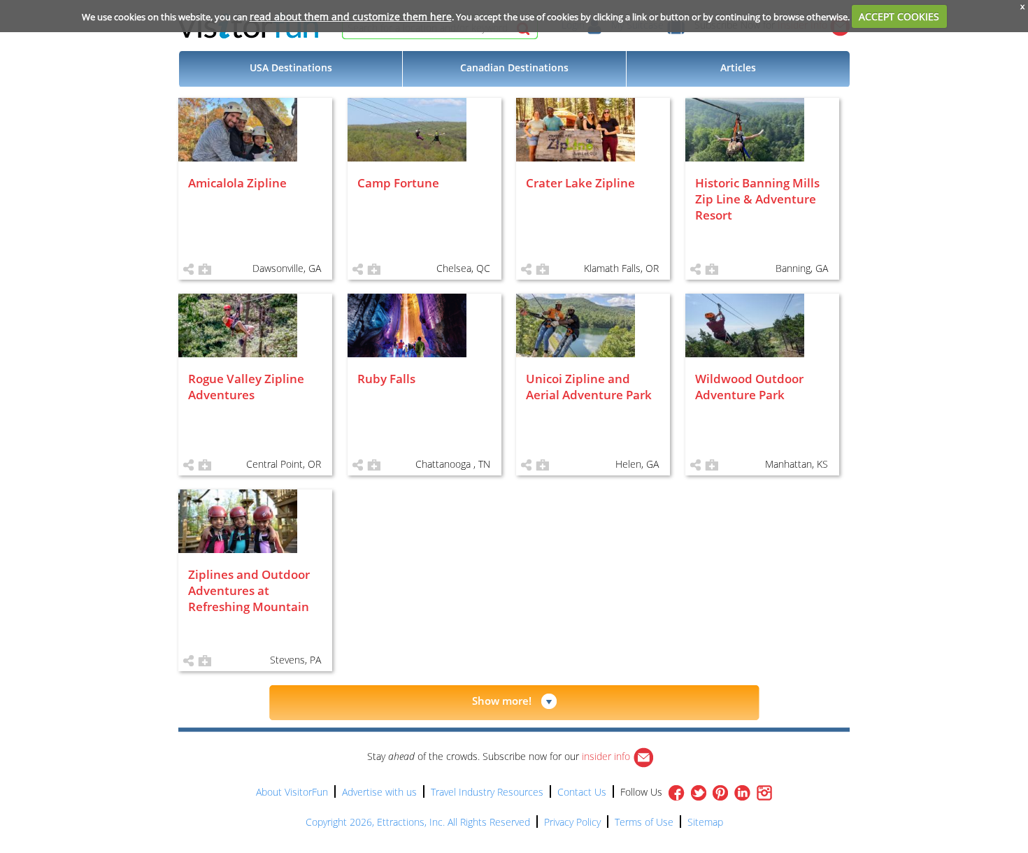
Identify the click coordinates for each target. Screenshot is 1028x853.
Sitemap (705, 822)
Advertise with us (379, 791)
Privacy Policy (572, 822)
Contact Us (581, 791)
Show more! (501, 701)
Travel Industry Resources (487, 791)
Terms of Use (644, 822)
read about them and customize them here (351, 16)
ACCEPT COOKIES (899, 16)
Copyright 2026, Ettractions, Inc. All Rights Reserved (418, 822)
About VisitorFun (292, 791)
